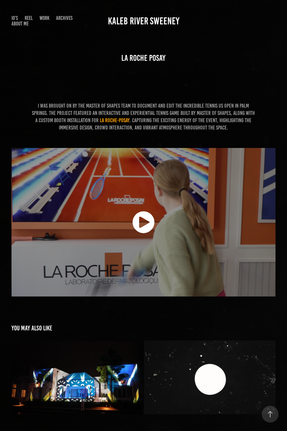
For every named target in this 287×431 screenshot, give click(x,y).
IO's (14, 18)
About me (20, 24)
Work (44, 18)
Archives (64, 18)
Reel (29, 18)
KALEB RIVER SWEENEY (143, 21)
